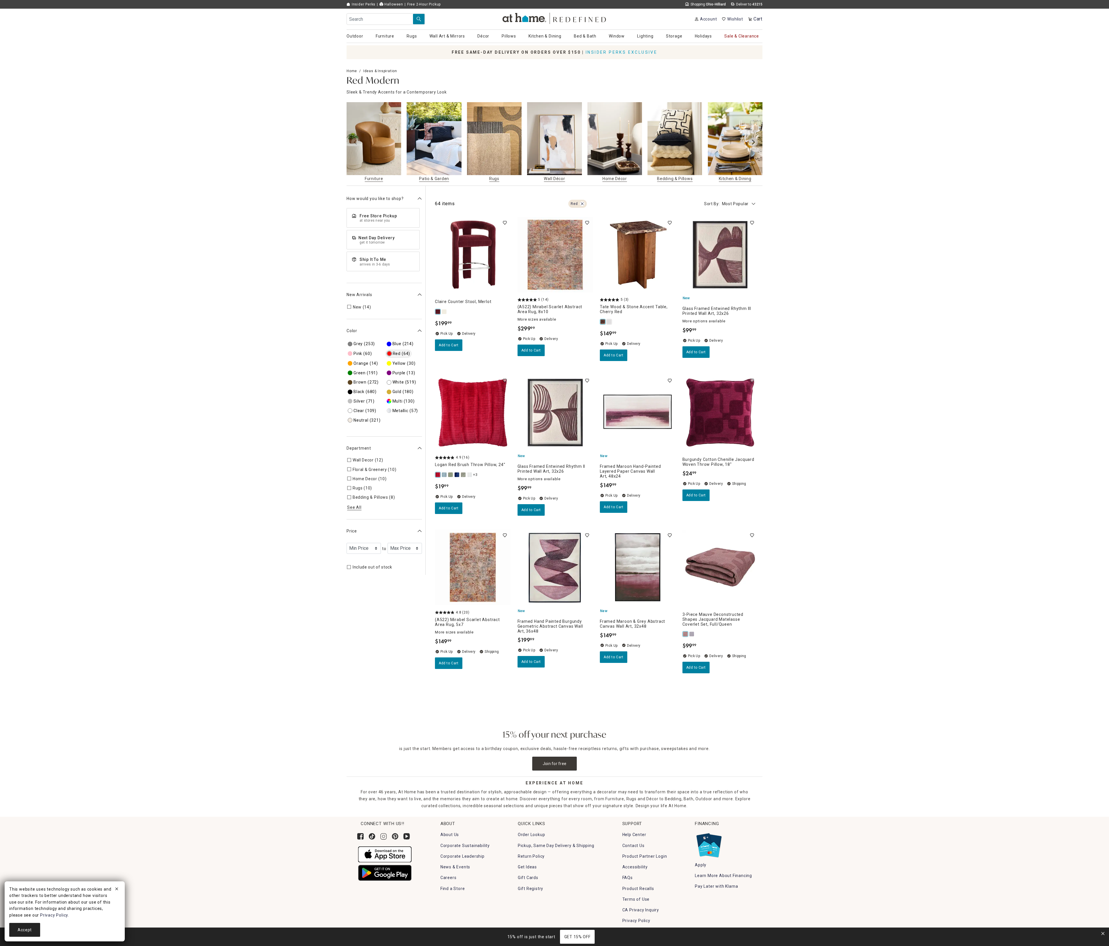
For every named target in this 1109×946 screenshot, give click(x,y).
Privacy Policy (636, 920)
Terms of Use (636, 899)
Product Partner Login (644, 856)
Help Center (634, 834)
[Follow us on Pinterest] (395, 836)
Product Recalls (638, 888)
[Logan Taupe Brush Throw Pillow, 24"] (463, 475)
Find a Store (452, 888)
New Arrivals (359, 294)
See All (354, 507)
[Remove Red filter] (582, 203)
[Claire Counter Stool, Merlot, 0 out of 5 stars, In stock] (473, 255)
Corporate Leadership (462, 856)
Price (352, 530)
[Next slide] (753, 142)
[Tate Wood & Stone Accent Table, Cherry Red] (603, 322)
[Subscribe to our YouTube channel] (406, 836)
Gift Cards (528, 877)
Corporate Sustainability (465, 845)
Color (352, 330)
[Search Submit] (419, 19)
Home (352, 71)
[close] (116, 889)
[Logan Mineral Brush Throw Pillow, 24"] (444, 475)
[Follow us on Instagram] (383, 836)
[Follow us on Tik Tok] (372, 836)
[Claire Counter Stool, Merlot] (438, 312)
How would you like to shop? (375, 198)
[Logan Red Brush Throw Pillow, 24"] (438, 475)
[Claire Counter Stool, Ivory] (444, 312)
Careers (448, 877)
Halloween (393, 4)
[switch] (505, 223)
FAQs (627, 877)
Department (359, 448)
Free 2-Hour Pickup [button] (424, 4)
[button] (555, 17)
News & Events (455, 867)
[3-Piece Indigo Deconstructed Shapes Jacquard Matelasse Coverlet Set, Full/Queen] (692, 634)
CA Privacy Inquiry (640, 910)
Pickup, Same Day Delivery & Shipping (556, 845)
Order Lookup (531, 834)
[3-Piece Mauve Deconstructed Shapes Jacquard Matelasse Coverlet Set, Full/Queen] (685, 634)
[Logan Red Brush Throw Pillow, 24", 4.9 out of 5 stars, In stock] (473, 412)
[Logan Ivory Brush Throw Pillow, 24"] (470, 475)
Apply (700, 865)
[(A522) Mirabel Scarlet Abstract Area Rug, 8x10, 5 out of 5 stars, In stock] (555, 255)
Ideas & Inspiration (380, 71)
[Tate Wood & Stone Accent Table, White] (609, 322)
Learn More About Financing (723, 875)
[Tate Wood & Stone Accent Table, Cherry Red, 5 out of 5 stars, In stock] (638, 255)
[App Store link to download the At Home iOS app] (385, 854)
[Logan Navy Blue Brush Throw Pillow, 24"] (457, 475)
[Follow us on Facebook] (360, 836)
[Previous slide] (355, 142)
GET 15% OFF (577, 936)
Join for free (555, 763)
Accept (25, 930)
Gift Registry (530, 888)
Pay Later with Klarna (716, 886)
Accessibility (635, 867)
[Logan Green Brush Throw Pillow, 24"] (451, 475)
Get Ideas (527, 867)
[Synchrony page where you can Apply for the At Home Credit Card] (708, 844)
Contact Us (633, 845)
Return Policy (531, 856)
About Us (449, 834)
